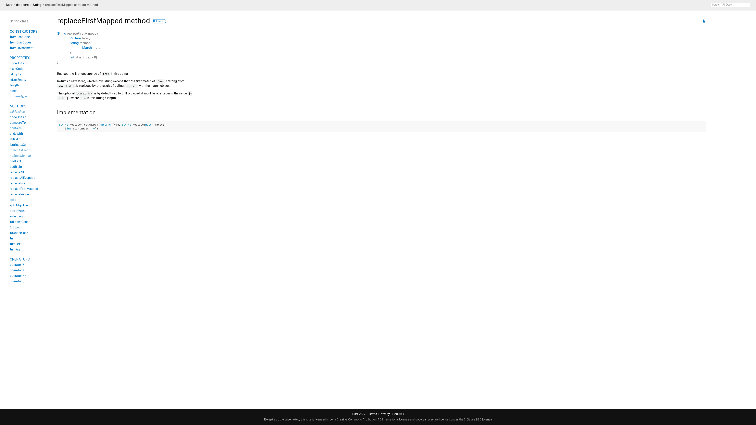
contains (16, 128)
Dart (9, 5)
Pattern (75, 38)
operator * (17, 265)
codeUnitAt (18, 117)
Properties (20, 58)
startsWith (17, 211)
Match (87, 48)
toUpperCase (19, 233)
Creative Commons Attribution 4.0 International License (373, 419)
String (37, 5)
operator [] (17, 281)
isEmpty (15, 74)
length (14, 85)
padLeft (15, 161)
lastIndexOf (18, 145)
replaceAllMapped (22, 178)
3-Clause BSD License (478, 419)
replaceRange (19, 194)
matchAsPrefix (20, 150)
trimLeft (16, 244)
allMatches (17, 112)
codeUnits (17, 63)
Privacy (385, 414)
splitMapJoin (19, 205)
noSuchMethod (20, 156)
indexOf (15, 139)
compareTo (18, 123)
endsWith (16, 134)
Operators (20, 259)
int (72, 57)
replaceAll (17, 172)
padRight (16, 167)
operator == (18, 276)
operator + (17, 270)
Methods (18, 106)
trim (12, 238)
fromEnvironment (22, 48)
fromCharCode (20, 37)
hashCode (16, 69)
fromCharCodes (21, 42)
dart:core (22, 5)
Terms (372, 414)
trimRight (16, 249)
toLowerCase (19, 222)
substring (16, 216)
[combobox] (730, 5)
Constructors (23, 31)
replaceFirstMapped (24, 189)
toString (15, 227)
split (13, 200)
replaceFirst (18, 183)
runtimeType (18, 96)
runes (13, 91)
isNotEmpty (18, 80)
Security (398, 414)
